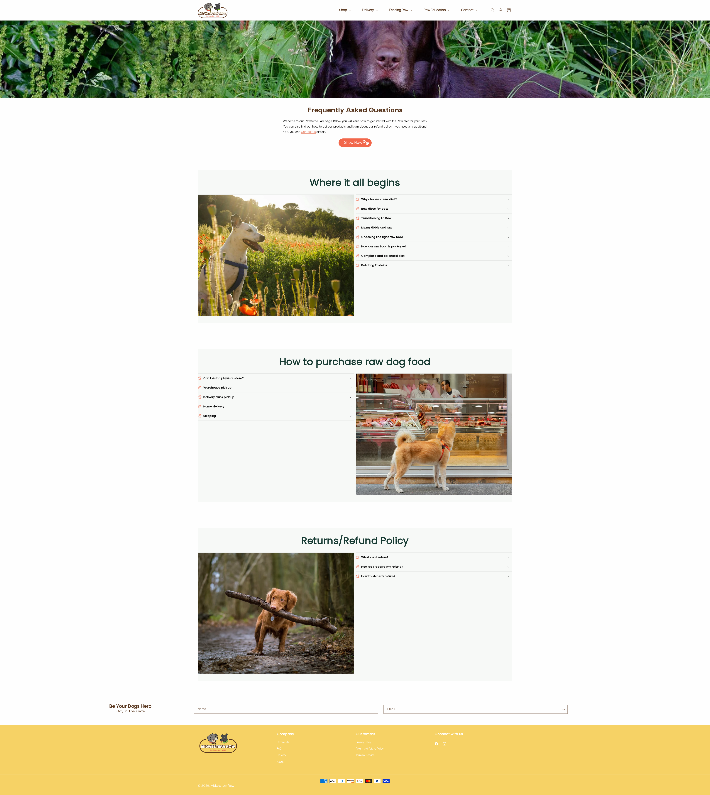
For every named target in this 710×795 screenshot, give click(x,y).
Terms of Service (365, 755)
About (280, 762)
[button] (344, 10)
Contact (467, 10)
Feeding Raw (398, 10)
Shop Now (353, 143)
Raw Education (435, 10)
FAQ (279, 748)
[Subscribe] (563, 709)
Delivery (368, 10)
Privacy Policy (363, 742)
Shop (343, 10)
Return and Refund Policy (369, 748)
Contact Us (308, 132)
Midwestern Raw (222, 785)
